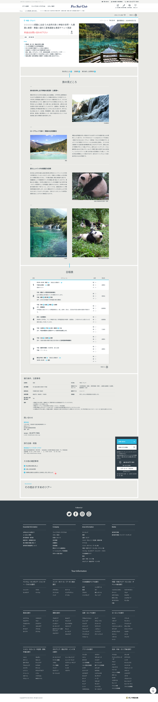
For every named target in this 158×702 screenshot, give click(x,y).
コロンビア (38, 626)
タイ (96, 589)
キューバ (114, 683)
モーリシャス (56, 673)
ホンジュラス (127, 662)
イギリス (114, 637)
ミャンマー (26, 589)
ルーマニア (68, 631)
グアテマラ (127, 657)
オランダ (114, 629)
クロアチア (55, 633)
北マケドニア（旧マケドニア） (58, 629)
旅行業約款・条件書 (28, 537)
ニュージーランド (69, 660)
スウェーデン (98, 621)
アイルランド (127, 623)
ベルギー (126, 631)
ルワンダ (97, 668)
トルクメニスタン (116, 589)
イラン (37, 673)
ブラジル (38, 629)
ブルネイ (84, 592)
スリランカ (55, 592)
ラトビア (84, 623)
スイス (126, 634)
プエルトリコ (127, 678)
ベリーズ (114, 669)
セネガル (97, 670)
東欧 (83, 535)
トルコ (24, 657)
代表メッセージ (57, 537)
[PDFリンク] (54, 472)
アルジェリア (26, 665)
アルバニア (68, 621)
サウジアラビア (40, 670)
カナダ (113, 677)
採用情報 (55, 545)
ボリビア (25, 629)
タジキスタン (115, 600)
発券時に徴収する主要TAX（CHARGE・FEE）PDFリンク (39, 472)
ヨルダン (38, 657)
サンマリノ (127, 621)
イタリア (114, 621)
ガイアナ (25, 631)
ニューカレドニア (69, 657)
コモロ (54, 662)
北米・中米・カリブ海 (88, 559)
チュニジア (38, 662)
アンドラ (126, 637)
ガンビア (84, 676)
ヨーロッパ (85, 532)
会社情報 (55, 540)
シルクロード (127, 598)
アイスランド (85, 634)
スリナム (38, 631)
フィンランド (85, 631)
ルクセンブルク (116, 631)
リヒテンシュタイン (117, 626)
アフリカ (84, 543)
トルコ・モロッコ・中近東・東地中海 (92, 540)
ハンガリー (55, 623)
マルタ (113, 618)
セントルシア (127, 681)
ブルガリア (55, 618)
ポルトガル (127, 626)
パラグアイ (38, 623)
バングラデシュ (69, 592)
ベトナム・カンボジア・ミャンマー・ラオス (93, 551)
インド (54, 595)
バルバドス (115, 667)
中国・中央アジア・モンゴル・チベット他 (93, 548)
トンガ (67, 668)
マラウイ (97, 654)
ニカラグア (127, 673)
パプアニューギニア (70, 662)
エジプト (25, 668)
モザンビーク (98, 657)
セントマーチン (128, 684)
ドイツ (113, 639)
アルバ (113, 661)
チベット (114, 592)
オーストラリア (57, 657)
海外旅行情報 (115, 532)
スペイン (114, 634)
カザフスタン (115, 595)
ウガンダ (97, 681)
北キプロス (26, 662)
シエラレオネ (98, 673)
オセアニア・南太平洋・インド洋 (91, 561)
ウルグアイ (26, 621)
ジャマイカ (127, 665)
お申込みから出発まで (29, 532)
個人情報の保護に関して (32, 466)
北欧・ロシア (85, 537)
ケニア (84, 684)
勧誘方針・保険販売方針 (29, 540)
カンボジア (26, 592)
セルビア (67, 618)
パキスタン (55, 589)
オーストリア (56, 626)
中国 (113, 603)
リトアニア (98, 631)
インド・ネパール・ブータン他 (90, 545)
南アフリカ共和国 (99, 665)
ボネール (114, 675)
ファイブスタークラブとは (38, 6)
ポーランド (55, 621)
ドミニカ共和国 (116, 688)
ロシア (96, 618)
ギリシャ (38, 668)
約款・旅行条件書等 (31, 469)
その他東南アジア (86, 553)
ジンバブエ (98, 686)
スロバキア (68, 634)
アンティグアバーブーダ (117, 658)
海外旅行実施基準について (30, 545)
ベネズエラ (38, 618)
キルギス (126, 595)
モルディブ (55, 670)
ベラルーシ (85, 637)
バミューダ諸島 (116, 672)
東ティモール (98, 592)
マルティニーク (128, 668)
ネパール (67, 589)
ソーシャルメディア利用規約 (60, 551)
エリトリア (85, 670)
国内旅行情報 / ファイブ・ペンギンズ (121, 535)
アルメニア (85, 629)
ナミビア (97, 660)
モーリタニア (98, 689)
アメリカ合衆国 (128, 686)
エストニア (85, 626)
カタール (25, 676)
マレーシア (98, 595)
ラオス (37, 589)
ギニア (84, 681)
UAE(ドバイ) (39, 678)
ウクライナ (98, 626)
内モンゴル (115, 598)
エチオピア (85, 673)
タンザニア (98, 676)
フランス (126, 618)
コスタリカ (115, 680)
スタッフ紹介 (51, 6)
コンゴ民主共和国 (87, 665)
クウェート (26, 678)
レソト (84, 686)
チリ (24, 626)
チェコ (67, 629)
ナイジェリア (98, 662)
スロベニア (68, 626)
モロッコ (38, 660)
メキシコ (126, 670)
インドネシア (85, 595)
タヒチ (67, 665)
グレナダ (126, 654)
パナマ (126, 676)
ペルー (37, 621)
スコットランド (128, 629)
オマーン (25, 660)
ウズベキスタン (128, 589)
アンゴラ (84, 654)
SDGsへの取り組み (57, 553)
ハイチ (126, 660)
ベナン (84, 657)
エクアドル (26, 618)
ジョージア (85, 621)
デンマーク (98, 623)
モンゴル (126, 600)
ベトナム (38, 592)
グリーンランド (99, 634)
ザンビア (97, 684)
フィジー (55, 668)
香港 (83, 589)
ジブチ (84, 668)
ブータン (67, 595)
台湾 (83, 587)
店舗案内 (55, 543)
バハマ (113, 664)
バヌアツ (67, 670)
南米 (83, 556)
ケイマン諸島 (56, 660)
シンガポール (98, 587)
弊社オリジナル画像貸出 (59, 548)
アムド (126, 592)
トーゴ (96, 678)
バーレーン (26, 673)
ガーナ (84, 678)
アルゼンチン (26, 623)
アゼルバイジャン (86, 618)
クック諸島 (55, 665)
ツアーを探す (25, 6)
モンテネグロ (68, 623)
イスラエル (38, 676)
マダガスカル (85, 689)
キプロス (38, 665)
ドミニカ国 (115, 685)
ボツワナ (84, 660)
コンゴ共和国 (85, 662)
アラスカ (114, 654)
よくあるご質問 (27, 535)
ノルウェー (98, 629)
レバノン (25, 670)
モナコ (113, 623)
